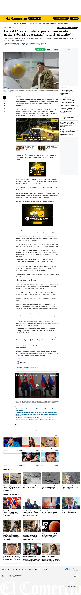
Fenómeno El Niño (23, 23)
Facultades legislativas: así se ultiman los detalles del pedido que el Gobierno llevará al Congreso (67, 92)
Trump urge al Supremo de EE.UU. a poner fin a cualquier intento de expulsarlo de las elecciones (36, 415)
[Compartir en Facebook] (4, 103)
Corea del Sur (39, 424)
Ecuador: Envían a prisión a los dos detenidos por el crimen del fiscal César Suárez (36, 419)
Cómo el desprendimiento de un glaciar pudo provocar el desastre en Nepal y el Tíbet (70, 487)
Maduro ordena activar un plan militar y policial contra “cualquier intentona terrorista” (36, 412)
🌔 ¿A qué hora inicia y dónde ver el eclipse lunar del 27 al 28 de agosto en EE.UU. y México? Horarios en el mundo (50, 536)
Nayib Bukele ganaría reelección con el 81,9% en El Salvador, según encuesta (34, 417)
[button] (37, 385)
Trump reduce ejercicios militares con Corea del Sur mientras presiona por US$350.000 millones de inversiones (11, 513)
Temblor (43, 23)
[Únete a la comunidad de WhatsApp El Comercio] (40, 49)
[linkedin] (19, 569)
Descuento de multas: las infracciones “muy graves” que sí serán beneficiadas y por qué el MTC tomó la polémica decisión (67, 100)
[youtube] (16, 569)
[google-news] (22, 569)
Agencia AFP (19, 96)
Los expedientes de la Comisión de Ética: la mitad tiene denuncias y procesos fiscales (67, 117)
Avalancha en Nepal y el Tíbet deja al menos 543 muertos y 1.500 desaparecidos (31, 487)
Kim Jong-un (32, 424)
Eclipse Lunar (31, 23)
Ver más (36, 367)
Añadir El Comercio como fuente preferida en (67, 27)
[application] (37, 385)
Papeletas (66, 23)
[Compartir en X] (4, 105)
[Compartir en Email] (4, 108)
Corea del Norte (25, 424)
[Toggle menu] (3, 18)
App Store (37, 569)
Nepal (47, 23)
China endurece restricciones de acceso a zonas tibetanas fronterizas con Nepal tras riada (50, 487)
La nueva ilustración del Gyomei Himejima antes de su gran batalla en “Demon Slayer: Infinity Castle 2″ (11, 558)
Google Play (44, 569)
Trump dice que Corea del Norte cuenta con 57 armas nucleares (70, 511)
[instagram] (13, 569)
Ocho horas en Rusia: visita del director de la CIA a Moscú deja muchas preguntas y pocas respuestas (67, 124)
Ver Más (46, 424)
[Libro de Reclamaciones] (76, 569)
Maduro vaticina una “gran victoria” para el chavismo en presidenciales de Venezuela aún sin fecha (36, 409)
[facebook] (8, 569)
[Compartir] (4, 97)
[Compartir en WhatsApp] (4, 100)
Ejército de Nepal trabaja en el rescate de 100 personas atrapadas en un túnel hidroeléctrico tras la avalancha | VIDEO (11, 488)
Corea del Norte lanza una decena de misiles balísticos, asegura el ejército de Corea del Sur (50, 512)
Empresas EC (53, 23)
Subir (75, 576)
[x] (10, 569)
